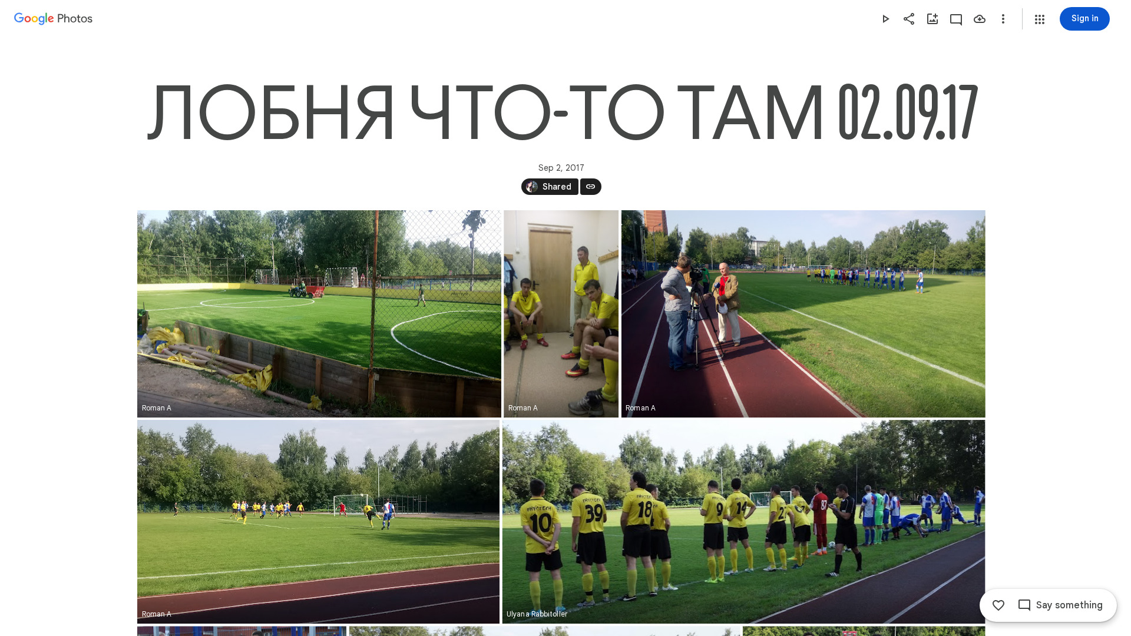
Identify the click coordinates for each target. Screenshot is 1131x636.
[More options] (1003, 19)
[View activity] (956, 19)
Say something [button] (1069, 605)
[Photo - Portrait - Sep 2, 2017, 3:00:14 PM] (561, 314)
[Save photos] (979, 19)
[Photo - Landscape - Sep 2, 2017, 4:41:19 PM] (743, 522)
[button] (1039, 19)
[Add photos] (932, 19)
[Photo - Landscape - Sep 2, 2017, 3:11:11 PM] (803, 314)
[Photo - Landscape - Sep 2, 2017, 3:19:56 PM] (318, 522)
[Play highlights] (885, 19)
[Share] (909, 19)
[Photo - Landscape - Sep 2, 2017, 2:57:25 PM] (319, 314)
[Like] (998, 605)
